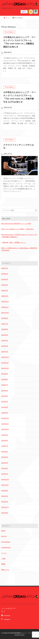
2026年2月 (4, 296)
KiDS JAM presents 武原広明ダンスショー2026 (16, 223)
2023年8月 (4, 440)
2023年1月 (4, 474)
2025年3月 (4, 346)
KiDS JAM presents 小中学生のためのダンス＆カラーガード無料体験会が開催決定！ (19, 236)
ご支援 (3, 558)
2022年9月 (4, 490)
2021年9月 (4, 513)
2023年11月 (5, 424)
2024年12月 (5, 357)
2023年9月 (4, 435)
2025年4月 (4, 340)
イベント (4, 553)
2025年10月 (5, 312)
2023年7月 (4, 446)
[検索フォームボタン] (36, 210)
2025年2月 (4, 351)
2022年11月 (5, 485)
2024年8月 (4, 379)
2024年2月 (4, 413)
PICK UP (4, 536)
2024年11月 (5, 363)
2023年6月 (4, 451)
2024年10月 (5, 368)
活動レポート (5, 569)
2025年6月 (4, 329)
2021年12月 (5, 507)
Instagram (6, 619)
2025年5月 (4, 335)
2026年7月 (4, 268)
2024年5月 (4, 396)
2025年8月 (4, 318)
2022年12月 (5, 479)
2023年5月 (4, 457)
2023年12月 (5, 418)
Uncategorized (5, 547)
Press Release (5, 542)
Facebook (7, 615)
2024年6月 (4, 390)
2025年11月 (5, 307)
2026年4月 (4, 285)
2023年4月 (4, 463)
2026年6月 (4, 274)
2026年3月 (4, 290)
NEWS (3, 531)
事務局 (3, 564)
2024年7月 (4, 385)
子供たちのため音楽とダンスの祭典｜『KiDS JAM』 (17, 229)
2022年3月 (4, 501)
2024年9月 (4, 374)
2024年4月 (4, 401)
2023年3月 (4, 468)
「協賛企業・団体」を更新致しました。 (13, 242)
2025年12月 (5, 301)
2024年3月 (4, 407)
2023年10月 (5, 429)
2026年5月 (4, 279)
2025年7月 (4, 324)
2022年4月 (4, 496)
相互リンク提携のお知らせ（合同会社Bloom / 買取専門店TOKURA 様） (19, 249)
